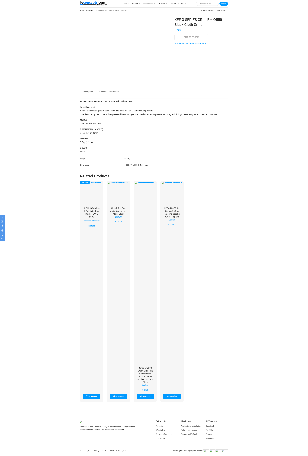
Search (198, 4)
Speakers (89, 10)
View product (91, 396)
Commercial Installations (2, 228)
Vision (124, 4)
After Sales (160, 430)
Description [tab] (88, 92)
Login (183, 4)
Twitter (209, 434)
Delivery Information (164, 434)
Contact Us (174, 4)
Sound (135, 4)
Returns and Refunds (189, 434)
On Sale (161, 4)
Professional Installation (191, 426)
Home (82, 10)
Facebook (210, 426)
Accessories (148, 4)
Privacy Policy (122, 451)
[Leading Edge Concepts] (94, 4)
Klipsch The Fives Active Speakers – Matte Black (118, 211)
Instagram (210, 438)
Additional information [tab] (109, 92)
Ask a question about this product (190, 43)
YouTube (209, 430)
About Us (159, 426)
